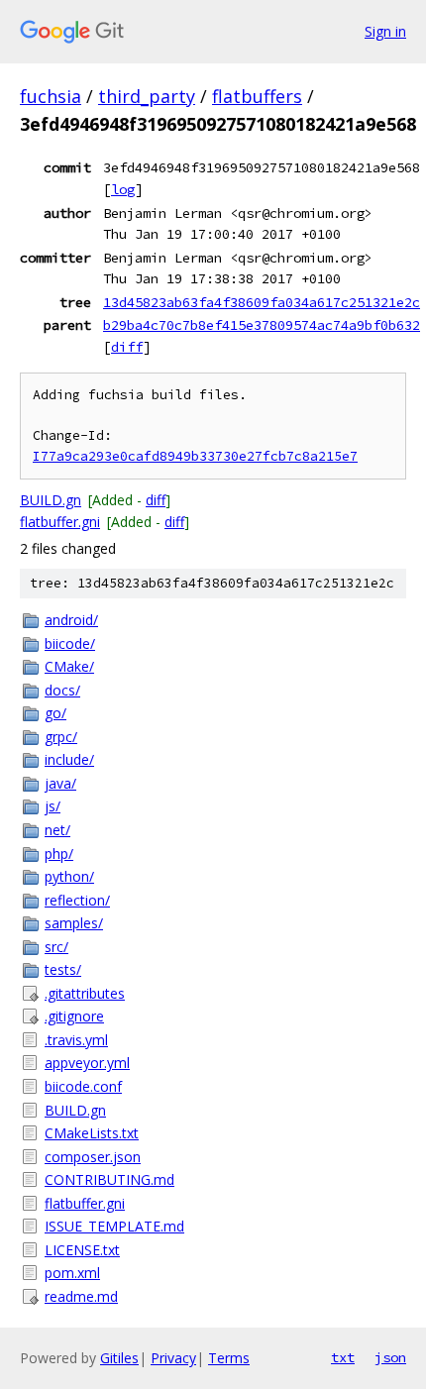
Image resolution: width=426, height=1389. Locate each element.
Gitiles (119, 1357)
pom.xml (72, 1272)
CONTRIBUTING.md (109, 1179)
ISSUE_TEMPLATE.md (114, 1226)
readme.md (81, 1296)
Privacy (173, 1357)
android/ (71, 619)
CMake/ (69, 666)
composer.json (93, 1156)
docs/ (62, 690)
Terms (229, 1357)
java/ (60, 783)
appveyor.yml (87, 1062)
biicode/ (70, 643)
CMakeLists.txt (92, 1132)
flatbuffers (257, 96)
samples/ (74, 922)
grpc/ (61, 736)
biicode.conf (83, 1086)
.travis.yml (76, 1039)
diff (127, 347)
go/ (55, 712)
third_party (146, 96)
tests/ (63, 969)
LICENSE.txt (82, 1249)
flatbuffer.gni (60, 521)
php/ (59, 853)
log (123, 189)
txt (343, 1357)
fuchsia (50, 96)
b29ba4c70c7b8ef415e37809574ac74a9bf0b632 (261, 325)
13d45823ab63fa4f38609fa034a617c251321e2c (261, 302)
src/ (56, 946)
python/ (69, 876)
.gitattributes (85, 993)
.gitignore (74, 1016)
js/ (52, 806)
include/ (69, 759)
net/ (57, 829)
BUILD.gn (50, 499)
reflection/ (77, 900)
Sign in (385, 31)
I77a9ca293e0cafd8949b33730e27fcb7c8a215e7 (195, 456)
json (390, 1357)
